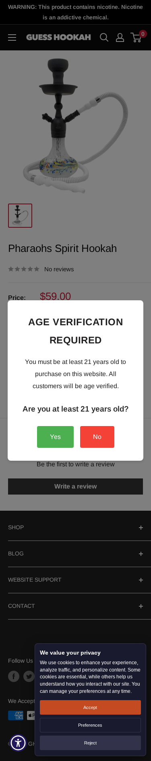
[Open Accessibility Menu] (18, 743)
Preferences (90, 725)
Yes (55, 436)
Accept (90, 707)
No (97, 436)
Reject (90, 742)
